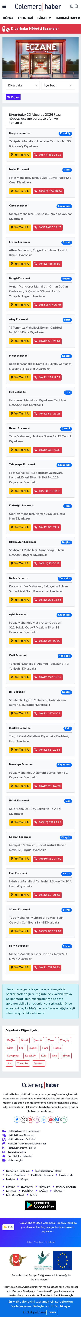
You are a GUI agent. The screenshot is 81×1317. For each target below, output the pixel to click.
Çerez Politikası (15, 1175)
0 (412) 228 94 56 (50, 599)
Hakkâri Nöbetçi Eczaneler (24, 1131)
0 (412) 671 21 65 (49, 895)
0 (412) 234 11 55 (49, 377)
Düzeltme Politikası (18, 1171)
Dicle (10, 1048)
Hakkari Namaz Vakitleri (22, 1139)
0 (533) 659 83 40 (50, 931)
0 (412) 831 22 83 (49, 749)
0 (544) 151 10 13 (49, 563)
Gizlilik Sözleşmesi (42, 1175)
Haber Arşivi (15, 1160)
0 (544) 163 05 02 (50, 154)
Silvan (66, 1055)
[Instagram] (37, 1120)
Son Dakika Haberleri (20, 1156)
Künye (24, 1179)
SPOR (33, 1195)
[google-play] (40, 1205)
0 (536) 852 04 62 (50, 858)
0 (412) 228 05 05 (50, 677)
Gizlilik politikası (34, 1312)
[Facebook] (17, 1120)
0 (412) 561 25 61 (49, 341)
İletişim (10, 1179)
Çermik (38, 1040)
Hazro (57, 1048)
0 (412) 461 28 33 (49, 450)
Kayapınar (13, 1055)
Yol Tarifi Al (22, 154)
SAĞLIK (43, 1190)
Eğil (21, 1048)
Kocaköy (30, 1055)
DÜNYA (8, 18)
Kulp (44, 1055)
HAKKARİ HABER (68, 18)
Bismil (24, 1040)
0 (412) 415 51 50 (49, 263)
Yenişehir (22, 1063)
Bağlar (11, 1040)
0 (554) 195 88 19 (49, 491)
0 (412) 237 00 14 (49, 713)
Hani (45, 1048)
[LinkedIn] (44, 1120)
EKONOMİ (25, 18)
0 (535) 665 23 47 (50, 227)
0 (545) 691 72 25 (50, 822)
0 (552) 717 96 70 (50, 304)
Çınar (51, 1040)
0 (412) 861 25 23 (49, 413)
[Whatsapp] (64, 1120)
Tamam (52, 1312)
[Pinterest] (30, 1120)
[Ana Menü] (4, 6)
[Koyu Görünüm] (71, 6)
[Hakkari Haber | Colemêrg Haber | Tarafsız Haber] (38, 7)
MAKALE (11, 1190)
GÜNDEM (44, 18)
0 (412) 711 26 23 (49, 967)
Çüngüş (64, 1040)
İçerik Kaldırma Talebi (48, 1171)
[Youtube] (51, 1120)
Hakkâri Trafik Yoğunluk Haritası (27, 1143)
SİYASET (59, 1190)
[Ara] (77, 6)
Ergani (33, 1048)
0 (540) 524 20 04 (50, 191)
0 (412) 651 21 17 (49, 527)
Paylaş (15, 97)
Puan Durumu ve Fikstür (22, 1148)
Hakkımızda (66, 1175)
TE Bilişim (49, 1242)
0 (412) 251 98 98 (49, 641)
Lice (54, 1055)
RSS (10, 1227)
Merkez (39, 1063)
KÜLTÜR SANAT (15, 1195)
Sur (9, 1063)
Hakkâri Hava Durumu (21, 1135)
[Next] (57, 1120)
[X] (24, 1120)
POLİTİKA (27, 1190)
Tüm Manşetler (17, 1152)
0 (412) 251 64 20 (50, 786)
